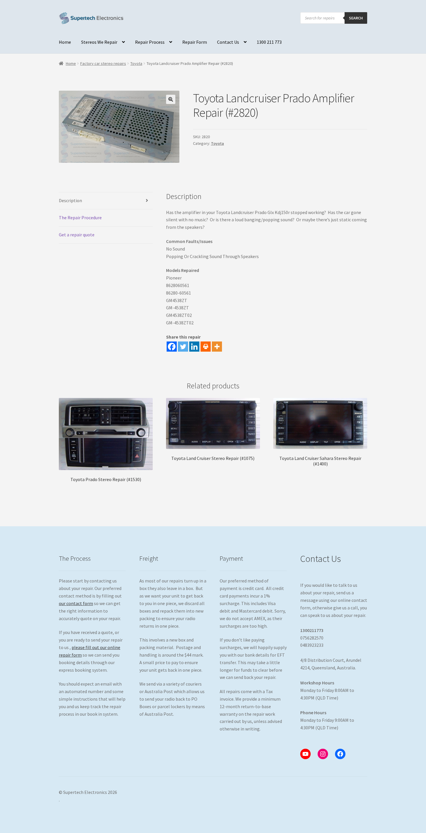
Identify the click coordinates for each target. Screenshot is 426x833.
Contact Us (228, 42)
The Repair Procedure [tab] (80, 217)
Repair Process (150, 42)
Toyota (136, 63)
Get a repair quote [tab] (76, 235)
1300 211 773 (269, 42)
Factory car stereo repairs (103, 63)
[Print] (206, 346)
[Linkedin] (194, 346)
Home (65, 42)
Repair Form (194, 42)
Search (356, 18)
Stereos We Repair (99, 42)
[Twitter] (183, 346)
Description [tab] (70, 200)
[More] (217, 346)
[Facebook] (172, 346)
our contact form (76, 603)
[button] (170, 99)
